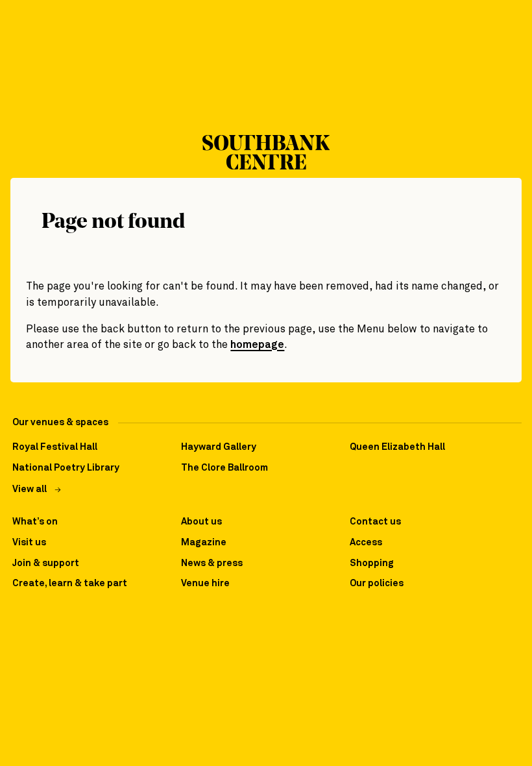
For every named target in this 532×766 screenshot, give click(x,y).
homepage (257, 345)
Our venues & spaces (60, 422)
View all (29, 489)
